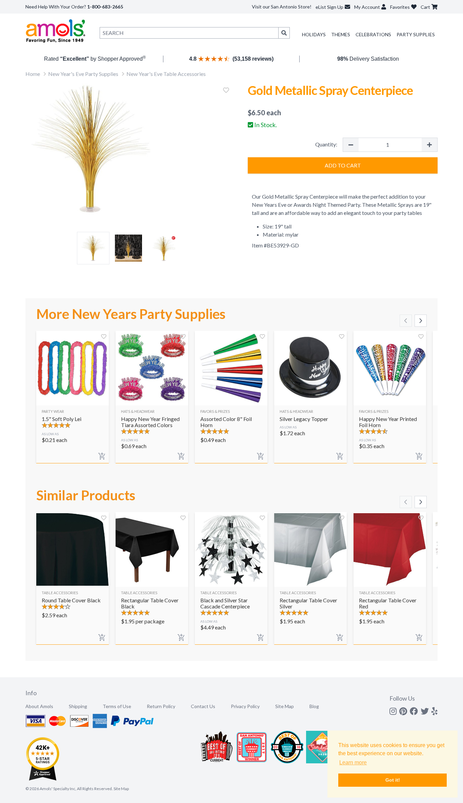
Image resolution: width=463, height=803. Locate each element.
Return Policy (161, 706)
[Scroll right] (421, 321)
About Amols (39, 706)
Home (32, 74)
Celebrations (373, 34)
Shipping (78, 706)
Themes (340, 34)
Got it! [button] (392, 780)
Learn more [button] (353, 762)
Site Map (284, 706)
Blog (314, 706)
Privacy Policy (245, 706)
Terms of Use (117, 706)
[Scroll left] (406, 321)
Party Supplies (416, 34)
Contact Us (203, 706)
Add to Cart (343, 165)
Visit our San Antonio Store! (281, 6)
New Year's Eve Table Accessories (166, 74)
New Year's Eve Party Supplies (83, 74)
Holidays (314, 34)
